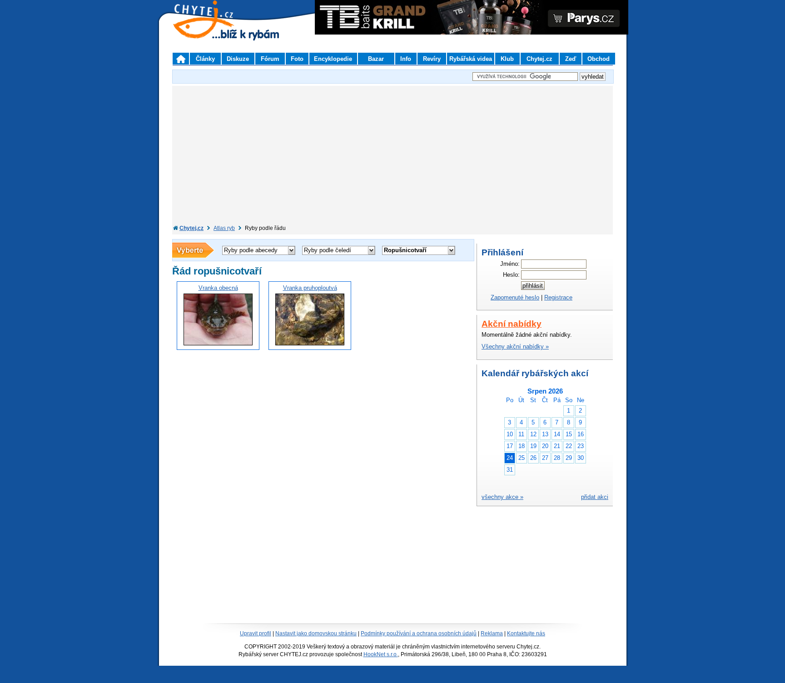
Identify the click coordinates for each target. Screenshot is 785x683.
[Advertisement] (392, 156)
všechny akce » (502, 497)
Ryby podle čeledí (327, 250)
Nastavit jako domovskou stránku (316, 633)
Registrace (558, 297)
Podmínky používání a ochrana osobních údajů (419, 633)
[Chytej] (211, 32)
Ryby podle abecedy (251, 250)
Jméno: (510, 263)
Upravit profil (255, 633)
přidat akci (594, 497)
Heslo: (511, 274)
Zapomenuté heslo (515, 297)
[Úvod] (181, 59)
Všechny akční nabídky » (515, 346)
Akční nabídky (512, 324)
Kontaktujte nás (526, 633)
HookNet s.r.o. (380, 654)
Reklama (492, 633)
